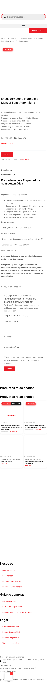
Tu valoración (11, 321)
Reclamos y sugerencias (12, 587)
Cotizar (7, 155)
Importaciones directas (11, 581)
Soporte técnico (8, 576)
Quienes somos (8, 570)
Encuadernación (13, 38)
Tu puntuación (12, 315)
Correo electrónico (12, 347)
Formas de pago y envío (12, 607)
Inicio (3, 38)
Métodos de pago (9, 601)
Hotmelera (25, 38)
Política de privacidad (11, 632)
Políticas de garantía (10, 638)
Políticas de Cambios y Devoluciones (17, 612)
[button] (23, 26)
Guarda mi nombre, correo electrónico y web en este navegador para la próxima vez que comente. (23, 360)
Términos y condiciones (12, 643)
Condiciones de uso (10, 627)
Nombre (8, 337)
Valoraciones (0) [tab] (8, 175)
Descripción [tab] (6, 170)
